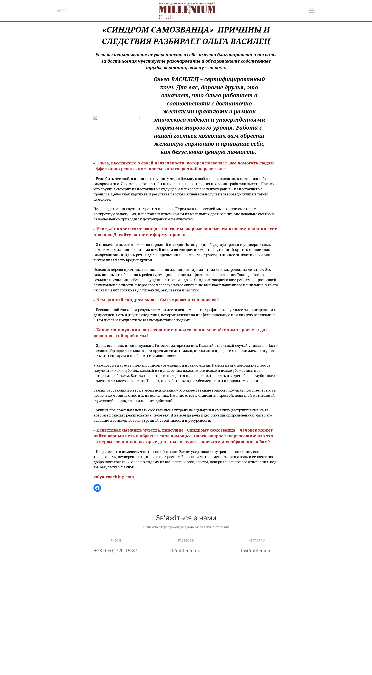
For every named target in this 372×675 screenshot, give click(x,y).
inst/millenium (256, 550)
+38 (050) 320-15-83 (115, 550)
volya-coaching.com (113, 476)
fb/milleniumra (186, 550)
